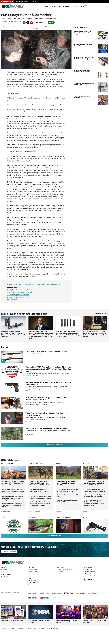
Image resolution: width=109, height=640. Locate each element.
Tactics (61, 487)
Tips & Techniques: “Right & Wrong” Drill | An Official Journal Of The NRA (67, 490)
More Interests (18, 460)
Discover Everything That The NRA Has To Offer (66, 621)
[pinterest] (31, 22)
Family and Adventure (33, 571)
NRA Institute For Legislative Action (64, 569)
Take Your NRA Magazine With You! (12, 621)
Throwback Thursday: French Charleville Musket (46, 351)
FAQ (35, 628)
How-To (75, 6)
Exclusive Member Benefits (89, 571)
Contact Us (4, 569)
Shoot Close (87, 487)
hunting (47, 284)
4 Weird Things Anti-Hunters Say (18, 294)
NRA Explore (59, 571)
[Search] (106, 6)
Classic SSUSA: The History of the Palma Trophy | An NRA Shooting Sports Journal (40, 497)
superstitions (10, 284)
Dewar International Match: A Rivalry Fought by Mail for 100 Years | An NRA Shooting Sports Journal (39, 491)
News (46, 6)
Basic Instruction (64, 6)
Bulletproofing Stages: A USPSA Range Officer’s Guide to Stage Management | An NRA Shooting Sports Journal (13, 505)
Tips (13, 487)
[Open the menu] (85, 6)
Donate (26, 1)
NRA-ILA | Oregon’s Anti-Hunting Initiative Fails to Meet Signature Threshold (95, 495)
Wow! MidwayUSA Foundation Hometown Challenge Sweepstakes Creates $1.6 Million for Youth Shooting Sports (48, 369)
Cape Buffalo (33, 487)
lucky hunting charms (26, 284)
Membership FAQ (87, 573)
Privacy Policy (4, 628)
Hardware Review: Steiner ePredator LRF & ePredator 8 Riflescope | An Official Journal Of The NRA (13, 334)
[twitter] (28, 22)
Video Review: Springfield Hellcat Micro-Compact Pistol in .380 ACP (46, 414)
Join (17, 1)
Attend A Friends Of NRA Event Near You (94, 621)
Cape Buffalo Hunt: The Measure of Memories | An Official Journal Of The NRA (40, 483)
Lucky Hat (17, 284)
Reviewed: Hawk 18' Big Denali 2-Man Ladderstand (47, 428)
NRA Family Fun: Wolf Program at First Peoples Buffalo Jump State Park (45, 398)
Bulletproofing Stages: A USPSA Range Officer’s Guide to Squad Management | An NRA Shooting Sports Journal (13, 491)
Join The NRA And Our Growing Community (39, 621)
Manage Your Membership (89, 576)
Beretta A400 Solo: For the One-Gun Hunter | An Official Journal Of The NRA (94, 490)
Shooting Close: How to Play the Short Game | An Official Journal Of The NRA (94, 483)
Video (30, 421)
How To (10, 487)
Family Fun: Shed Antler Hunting (18, 290)
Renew (21, 1)
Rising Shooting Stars (63, 517)
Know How (5, 487)
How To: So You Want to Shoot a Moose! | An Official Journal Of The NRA (13, 483)
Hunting (6, 23)
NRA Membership (87, 569)
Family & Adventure (34, 356)
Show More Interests (63, 536)
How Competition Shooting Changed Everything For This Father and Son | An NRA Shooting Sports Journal (40, 503)
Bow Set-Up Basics (14, 299)
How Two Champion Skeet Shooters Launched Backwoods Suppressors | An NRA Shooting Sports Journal (67, 334)
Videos (53, 6)
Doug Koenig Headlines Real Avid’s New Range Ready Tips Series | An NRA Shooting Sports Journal (12, 498)
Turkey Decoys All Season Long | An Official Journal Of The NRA (67, 483)
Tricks (65, 487)
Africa (42, 487)
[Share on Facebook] (24, 22)
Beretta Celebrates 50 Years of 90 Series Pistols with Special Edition (48, 383)
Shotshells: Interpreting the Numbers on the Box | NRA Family (67, 501)
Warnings (29, 628)
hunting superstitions (39, 284)
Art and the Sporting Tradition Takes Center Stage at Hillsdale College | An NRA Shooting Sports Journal (95, 334)
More (12, 348)
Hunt (38, 487)
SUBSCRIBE (9, 551)
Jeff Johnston (56, 284)
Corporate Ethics (20, 628)
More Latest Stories (61, 445)
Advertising (4, 571)
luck (51, 284)
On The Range (33, 517)
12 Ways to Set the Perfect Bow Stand (20, 292)
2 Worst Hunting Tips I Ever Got (18, 297)
